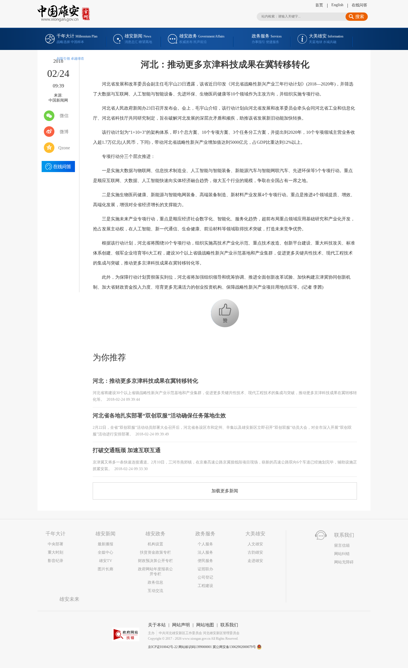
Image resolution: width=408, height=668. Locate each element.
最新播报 (105, 544)
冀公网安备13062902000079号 (235, 647)
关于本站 (157, 624)
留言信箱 (342, 545)
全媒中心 (105, 552)
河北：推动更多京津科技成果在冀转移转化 (145, 381)
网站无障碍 (344, 562)
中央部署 (55, 544)
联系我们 (229, 624)
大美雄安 (255, 533)
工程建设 (205, 586)
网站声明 (181, 624)
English (337, 5)
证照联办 (205, 569)
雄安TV (105, 561)
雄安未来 (69, 599)
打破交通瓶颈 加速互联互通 (127, 450)
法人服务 (205, 552)
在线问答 (359, 5)
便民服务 (205, 561)
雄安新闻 (105, 533)
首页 (319, 5)
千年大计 (56, 533)
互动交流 (155, 591)
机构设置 (155, 544)
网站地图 (205, 624)
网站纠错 (342, 554)
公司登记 (205, 577)
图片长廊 (105, 569)
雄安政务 (155, 533)
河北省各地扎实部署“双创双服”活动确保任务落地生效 (159, 415)
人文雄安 (255, 544)
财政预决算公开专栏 (155, 561)
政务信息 (155, 582)
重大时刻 (55, 552)
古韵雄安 (255, 552)
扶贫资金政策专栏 (155, 552)
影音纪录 (55, 561)
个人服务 (205, 544)
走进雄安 (255, 561)
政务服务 (205, 533)
